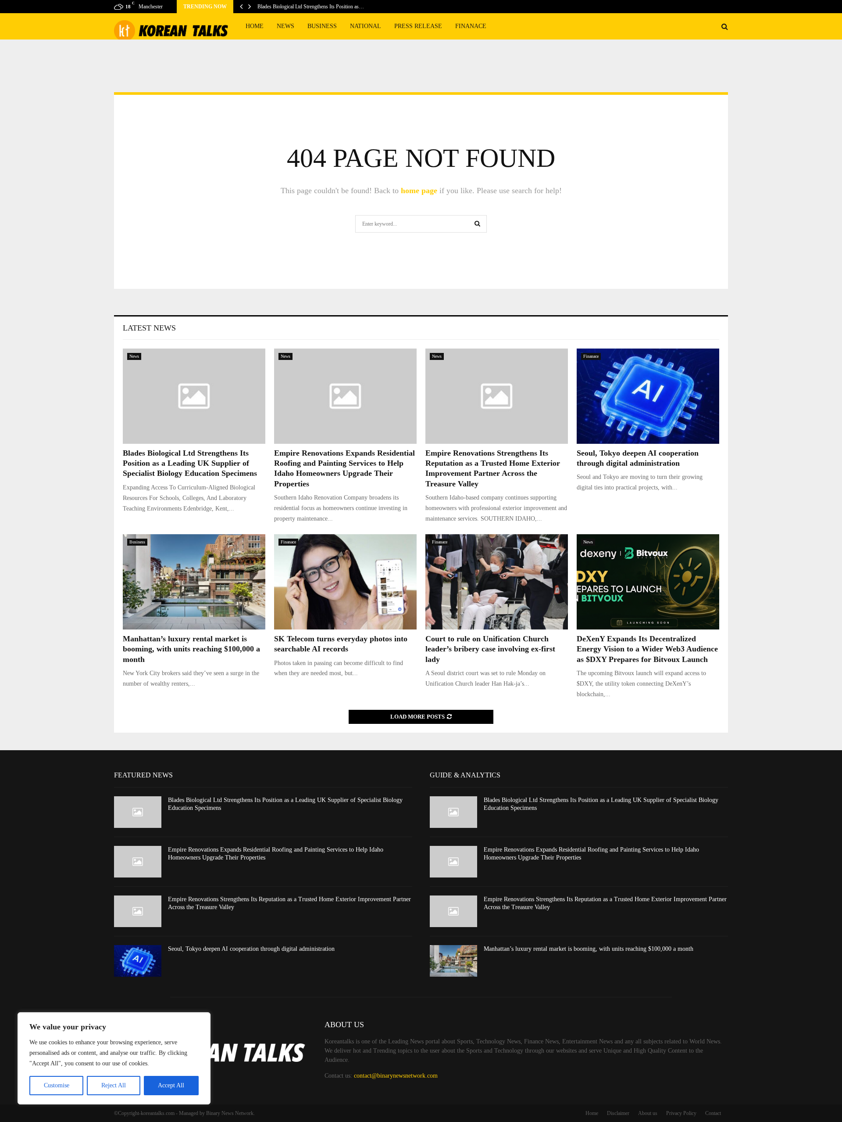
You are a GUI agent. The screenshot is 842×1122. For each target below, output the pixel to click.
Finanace (470, 26)
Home (255, 26)
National (365, 26)
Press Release (418, 26)
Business (322, 26)
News (285, 26)
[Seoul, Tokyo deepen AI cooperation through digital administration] (648, 396)
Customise (56, 1085)
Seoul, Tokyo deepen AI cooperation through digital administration (251, 949)
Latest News (149, 328)
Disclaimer (618, 1113)
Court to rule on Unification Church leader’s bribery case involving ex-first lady (490, 649)
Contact (713, 1113)
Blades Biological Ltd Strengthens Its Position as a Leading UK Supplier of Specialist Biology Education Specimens (190, 463)
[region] (114, 1058)
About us (647, 1113)
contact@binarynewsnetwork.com (396, 1075)
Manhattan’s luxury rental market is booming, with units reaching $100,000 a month (191, 649)
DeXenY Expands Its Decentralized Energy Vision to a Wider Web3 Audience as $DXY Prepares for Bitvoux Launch (647, 649)
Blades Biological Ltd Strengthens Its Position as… (310, 7)
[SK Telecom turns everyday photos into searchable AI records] (345, 581)
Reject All (113, 1085)
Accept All (171, 1085)
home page (419, 190)
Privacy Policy (681, 1113)
